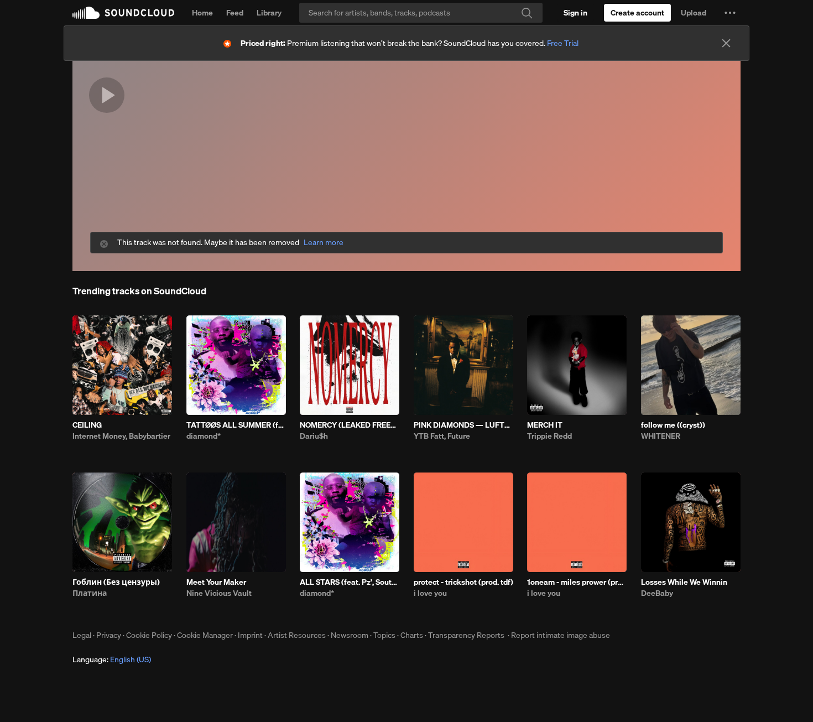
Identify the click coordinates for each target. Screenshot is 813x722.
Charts (411, 635)
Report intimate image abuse (560, 635)
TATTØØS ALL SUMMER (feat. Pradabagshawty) (236, 424)
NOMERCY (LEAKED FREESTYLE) (349, 424)
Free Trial (563, 43)
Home (202, 13)
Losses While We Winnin (684, 582)
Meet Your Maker (216, 582)
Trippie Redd (549, 435)
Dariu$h (314, 435)
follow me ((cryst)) (673, 424)
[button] (730, 12)
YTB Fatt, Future (442, 435)
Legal (81, 635)
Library (269, 13)
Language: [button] (111, 659)
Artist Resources (297, 635)
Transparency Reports (466, 635)
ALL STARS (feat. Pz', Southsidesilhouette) (349, 582)
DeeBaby (657, 593)
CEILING (87, 424)
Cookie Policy (149, 635)
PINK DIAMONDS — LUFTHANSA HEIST (463, 424)
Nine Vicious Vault (219, 593)
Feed (234, 13)
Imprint (250, 635)
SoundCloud (123, 12)
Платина (89, 593)
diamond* (203, 435)
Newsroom (349, 635)
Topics (384, 635)
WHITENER (660, 435)
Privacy (108, 635)
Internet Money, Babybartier (121, 435)
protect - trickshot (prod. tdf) (463, 582)
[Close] (726, 43)
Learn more (323, 242)
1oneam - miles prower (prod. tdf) (577, 582)
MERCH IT (544, 424)
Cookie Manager (205, 635)
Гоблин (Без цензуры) (116, 582)
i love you (430, 593)
